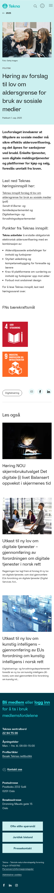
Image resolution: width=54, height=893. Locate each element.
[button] (35, 6)
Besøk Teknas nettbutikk (17, 756)
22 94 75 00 (10, 733)
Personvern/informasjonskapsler (18, 869)
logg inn (42, 702)
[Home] (10, 6)
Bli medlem (13, 702)
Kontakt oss (14, 769)
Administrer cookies (12, 874)
